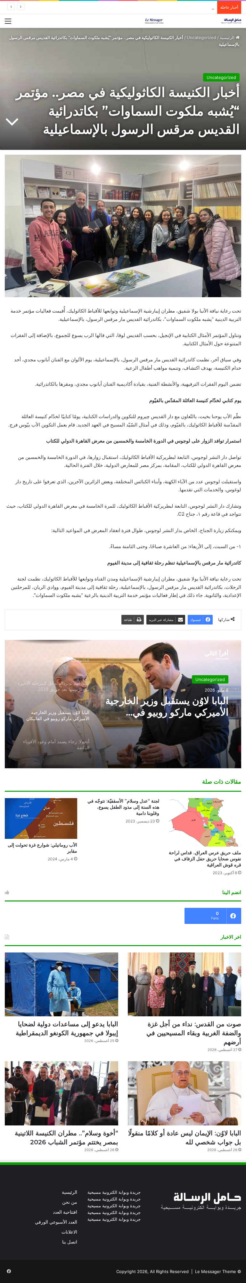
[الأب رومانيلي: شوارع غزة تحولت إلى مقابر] (41, 818)
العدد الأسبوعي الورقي (56, 1222)
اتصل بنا (69, 1241)
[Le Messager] (193, 21)
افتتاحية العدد (65, 1212)
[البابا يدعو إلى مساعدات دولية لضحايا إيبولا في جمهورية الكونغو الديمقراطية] (61, 984)
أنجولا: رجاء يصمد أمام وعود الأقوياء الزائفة (173, 706)
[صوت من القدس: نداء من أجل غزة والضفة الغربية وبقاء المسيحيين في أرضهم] (184, 984)
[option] (123, 704)
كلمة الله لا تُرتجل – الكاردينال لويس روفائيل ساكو (171, 7)
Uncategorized (201, 37)
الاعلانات (69, 1232)
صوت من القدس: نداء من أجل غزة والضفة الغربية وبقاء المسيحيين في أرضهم (193, 1033)
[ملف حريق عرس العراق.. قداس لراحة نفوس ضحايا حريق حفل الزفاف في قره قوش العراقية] (205, 822)
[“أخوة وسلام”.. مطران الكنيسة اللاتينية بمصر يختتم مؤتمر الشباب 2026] (61, 1093)
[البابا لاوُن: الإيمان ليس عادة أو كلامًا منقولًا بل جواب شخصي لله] (184, 1093)
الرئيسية (228, 37)
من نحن (69, 1202)
